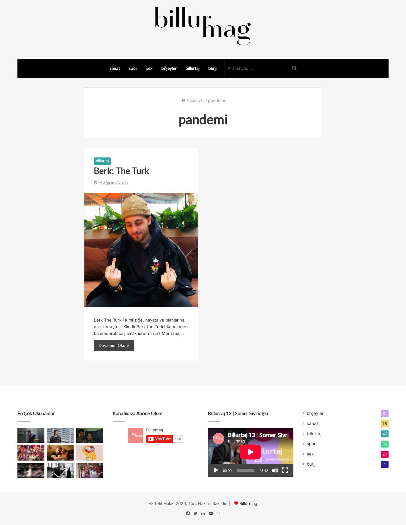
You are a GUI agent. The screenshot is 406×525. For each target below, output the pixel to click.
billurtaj (193, 68)
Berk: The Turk (121, 170)
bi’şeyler (169, 68)
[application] (250, 452)
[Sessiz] (275, 470)
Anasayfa (195, 100)
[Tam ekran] (285, 470)
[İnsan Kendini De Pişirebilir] (30, 435)
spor (133, 68)
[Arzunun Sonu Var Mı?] (89, 435)
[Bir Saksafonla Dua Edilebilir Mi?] (60, 470)
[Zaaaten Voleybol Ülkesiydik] (30, 453)
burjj (212, 68)
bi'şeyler (315, 413)
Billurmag (248, 503)
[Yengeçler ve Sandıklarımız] (89, 470)
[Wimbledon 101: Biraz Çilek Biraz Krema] (30, 470)
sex (149, 68)
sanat (115, 68)
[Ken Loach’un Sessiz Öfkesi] (60, 453)
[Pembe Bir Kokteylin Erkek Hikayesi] (89, 453)
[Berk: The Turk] (141, 250)
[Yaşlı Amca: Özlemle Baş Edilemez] (60, 435)
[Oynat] (216, 470)
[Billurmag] (203, 26)
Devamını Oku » (114, 345)
